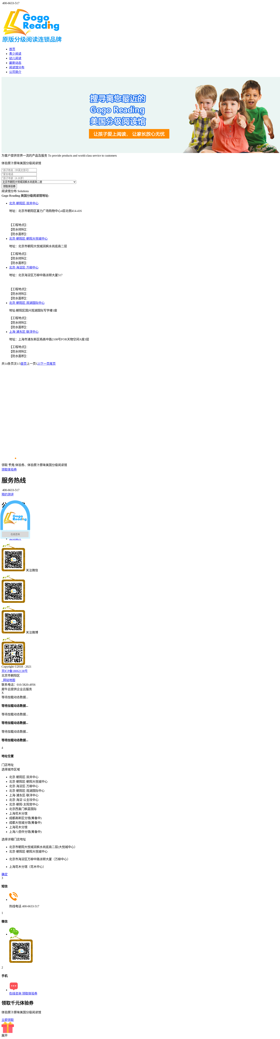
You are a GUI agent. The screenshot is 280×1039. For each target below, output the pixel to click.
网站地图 (8, 680)
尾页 (53, 363)
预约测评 (8, 494)
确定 (5, 874)
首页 (12, 49)
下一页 (45, 363)
